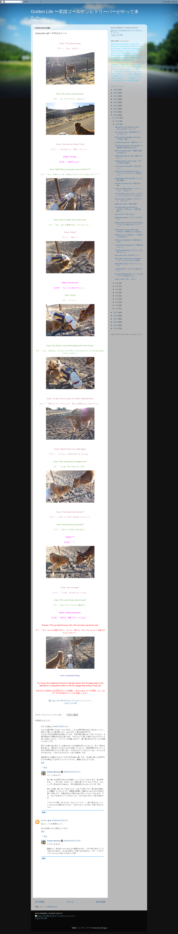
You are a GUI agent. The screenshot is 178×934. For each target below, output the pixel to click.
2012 (115, 328)
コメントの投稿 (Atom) (48, 907)
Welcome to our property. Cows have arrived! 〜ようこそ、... (127, 128)
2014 (115, 322)
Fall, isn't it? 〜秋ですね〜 (125, 214)
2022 (115, 102)
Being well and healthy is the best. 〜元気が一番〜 (128, 138)
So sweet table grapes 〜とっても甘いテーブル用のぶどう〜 (129, 275)
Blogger (104, 928)
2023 (115, 99)
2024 (115, 96)
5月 (117, 296)
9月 (117, 283)
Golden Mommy (53, 772)
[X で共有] (72, 715)
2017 (115, 312)
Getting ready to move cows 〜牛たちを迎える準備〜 (128, 162)
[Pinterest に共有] (77, 715)
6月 (117, 293)
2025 (115, 93)
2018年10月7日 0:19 (60, 820)
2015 (115, 319)
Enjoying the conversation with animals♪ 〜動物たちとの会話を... (128, 231)
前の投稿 (100, 902)
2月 (117, 305)
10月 (117, 124)
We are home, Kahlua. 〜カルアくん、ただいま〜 (128, 200)
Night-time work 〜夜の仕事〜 (126, 204)
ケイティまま (46, 820)
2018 (115, 115)
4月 (117, 299)
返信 (42, 763)
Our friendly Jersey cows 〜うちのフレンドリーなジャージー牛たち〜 (129, 195)
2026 (115, 90)
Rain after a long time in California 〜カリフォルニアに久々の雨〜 (128, 259)
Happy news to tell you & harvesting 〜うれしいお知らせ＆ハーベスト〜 (128, 224)
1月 (117, 308)
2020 (115, 109)
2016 (115, 316)
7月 (117, 289)
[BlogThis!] (70, 715)
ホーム (70, 902)
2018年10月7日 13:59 (72, 841)
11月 (117, 121)
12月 (117, 118)
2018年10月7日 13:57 (72, 772)
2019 (115, 112)
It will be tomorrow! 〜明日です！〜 (128, 142)
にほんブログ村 (70, 703)
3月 (117, 302)
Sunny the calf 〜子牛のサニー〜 (127, 255)
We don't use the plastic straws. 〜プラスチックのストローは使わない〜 (128, 173)
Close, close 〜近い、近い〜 (126, 279)
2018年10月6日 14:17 (60, 726)
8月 (117, 286)
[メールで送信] (68, 715)
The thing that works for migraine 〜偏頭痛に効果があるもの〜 (128, 146)
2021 (115, 106)
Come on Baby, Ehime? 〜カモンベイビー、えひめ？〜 (128, 189)
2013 (115, 325)
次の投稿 (39, 902)
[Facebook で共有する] (75, 715)
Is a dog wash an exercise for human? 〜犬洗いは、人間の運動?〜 (127, 209)
